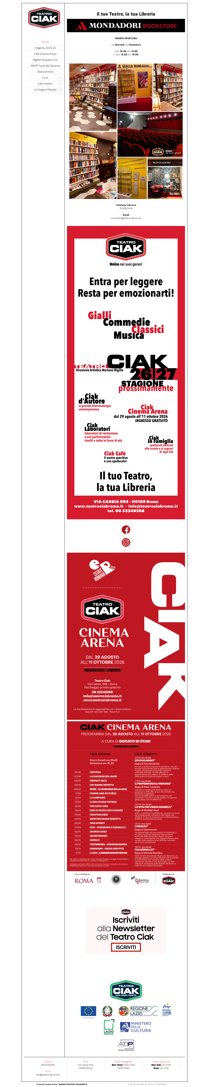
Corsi (45, 77)
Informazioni (45, 83)
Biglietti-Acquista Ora (45, 60)
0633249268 (48, 1064)
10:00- (121, 1064)
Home (45, 42)
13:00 (132, 1064)
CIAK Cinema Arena (45, 54)
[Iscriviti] (126, 930)
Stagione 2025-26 (45, 48)
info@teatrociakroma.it (48, 1074)
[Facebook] (126, 25)
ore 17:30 (161, 1068)
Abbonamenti (45, 72)
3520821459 (126, 208)
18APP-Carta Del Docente (45, 66)
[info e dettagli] (126, 636)
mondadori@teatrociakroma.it (126, 218)
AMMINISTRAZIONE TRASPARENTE (73, 1084)
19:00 (126, 1068)
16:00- (120, 1068)
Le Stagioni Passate (45, 89)
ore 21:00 (161, 1064)
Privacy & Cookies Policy (47, 1084)
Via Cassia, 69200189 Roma (85, 1066)
